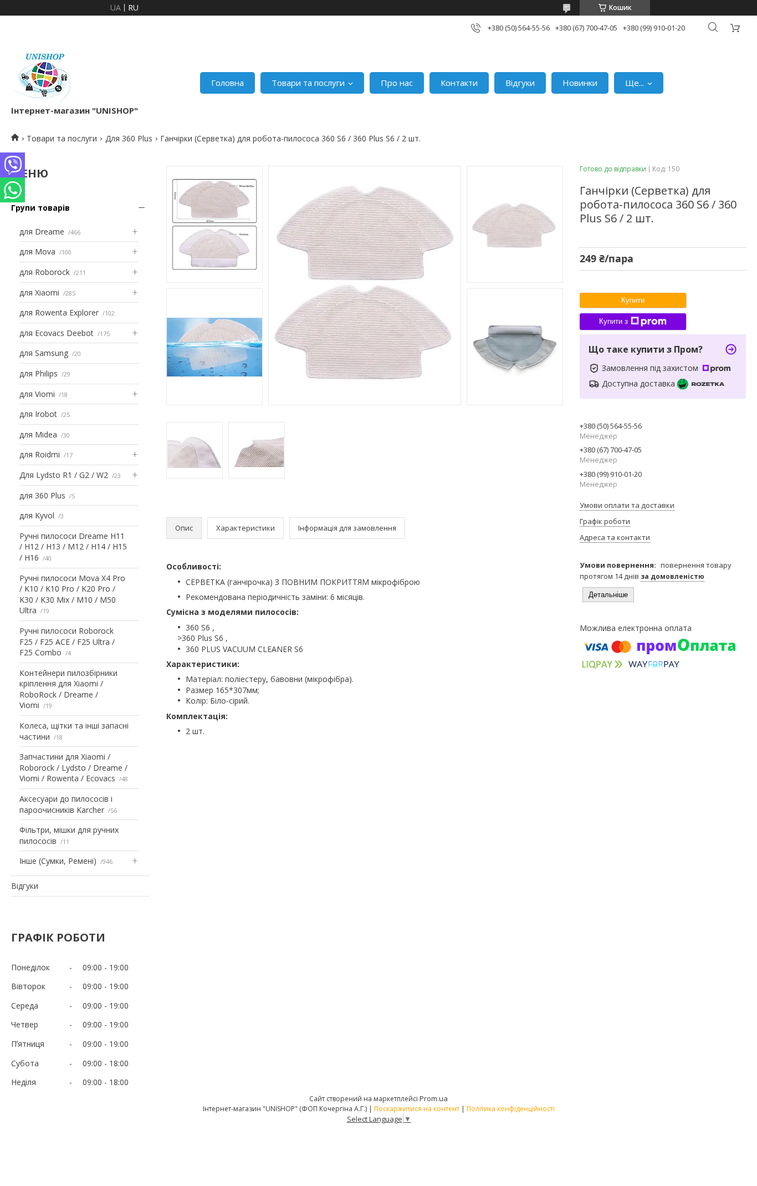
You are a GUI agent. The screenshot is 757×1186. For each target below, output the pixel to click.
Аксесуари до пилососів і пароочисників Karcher (65, 804)
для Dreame (41, 231)
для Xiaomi (39, 292)
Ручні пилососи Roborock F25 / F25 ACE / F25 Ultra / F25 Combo (67, 641)
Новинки (579, 82)
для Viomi (37, 394)
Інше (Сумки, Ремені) (57, 861)
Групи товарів (40, 207)
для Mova (37, 251)
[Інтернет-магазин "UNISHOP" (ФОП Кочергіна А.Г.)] (43, 77)
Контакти (459, 82)
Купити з (613, 321)
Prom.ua (434, 1098)
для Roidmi (39, 454)
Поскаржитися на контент (416, 1108)
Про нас (397, 82)
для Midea (38, 434)
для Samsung (43, 353)
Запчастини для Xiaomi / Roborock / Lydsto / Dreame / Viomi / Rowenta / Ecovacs (73, 767)
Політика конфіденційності (511, 1108)
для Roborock (44, 272)
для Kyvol (36, 515)
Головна (227, 82)
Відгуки (520, 82)
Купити (633, 300)
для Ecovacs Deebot (56, 333)
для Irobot (38, 414)
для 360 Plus (42, 495)
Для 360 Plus (128, 138)
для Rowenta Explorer (59, 312)
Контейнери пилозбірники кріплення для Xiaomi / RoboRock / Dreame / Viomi (68, 689)
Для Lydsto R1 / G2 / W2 (63, 475)
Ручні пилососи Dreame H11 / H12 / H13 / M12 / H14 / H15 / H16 (73, 547)
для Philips (38, 373)
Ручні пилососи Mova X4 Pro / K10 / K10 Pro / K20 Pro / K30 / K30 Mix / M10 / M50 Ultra (72, 594)
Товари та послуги (308, 82)
